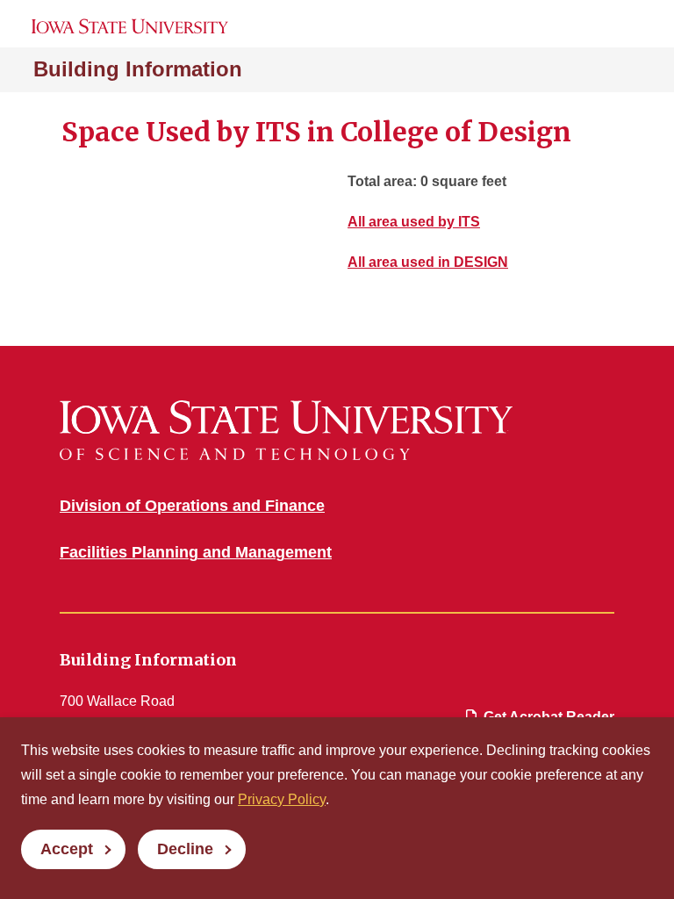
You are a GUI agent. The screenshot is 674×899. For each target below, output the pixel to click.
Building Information (137, 69)
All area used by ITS (414, 221)
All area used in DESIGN (428, 262)
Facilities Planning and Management (196, 552)
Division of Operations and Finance (192, 505)
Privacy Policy (282, 799)
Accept (66, 849)
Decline (185, 849)
